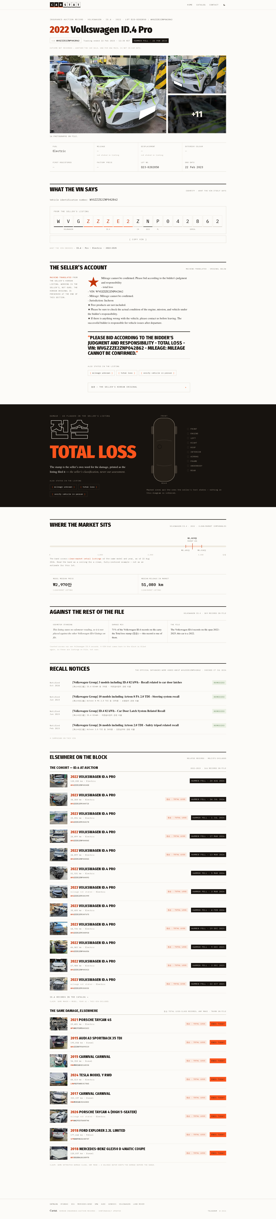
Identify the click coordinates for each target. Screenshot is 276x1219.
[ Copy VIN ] (138, 239)
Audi (103, 1204)
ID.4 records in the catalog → (69, 997)
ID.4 (108, 19)
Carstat (53, 1210)
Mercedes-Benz (84, 1204)
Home (189, 5)
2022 (118, 19)
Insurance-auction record (66, 19)
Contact (213, 5)
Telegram (212, 1211)
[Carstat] (65, 5)
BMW (96, 1204)
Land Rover (138, 1204)
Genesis (112, 1204)
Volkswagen (95, 19)
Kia (73, 1204)
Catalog (200, 5)
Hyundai (64, 1204)
